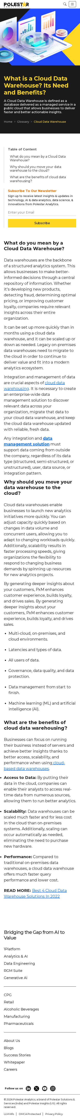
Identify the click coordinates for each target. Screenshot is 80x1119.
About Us (12, 1041)
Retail (9, 1002)
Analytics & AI (16, 956)
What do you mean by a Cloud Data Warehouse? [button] (38, 158)
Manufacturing (17, 1016)
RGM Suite (13, 971)
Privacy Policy (54, 1114)
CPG (8, 995)
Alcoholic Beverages (21, 1009)
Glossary (23, 121)
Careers (10, 1069)
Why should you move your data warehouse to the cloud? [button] (35, 168)
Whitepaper (14, 1062)
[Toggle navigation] (72, 4)
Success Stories (17, 1055)
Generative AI (15, 978)
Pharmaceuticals (19, 1024)
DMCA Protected (30, 1114)
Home (8, 121)
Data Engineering (19, 963)
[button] (64, 4)
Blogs (9, 1048)
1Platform (12, 949)
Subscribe (42, 223)
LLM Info (9, 1114)
